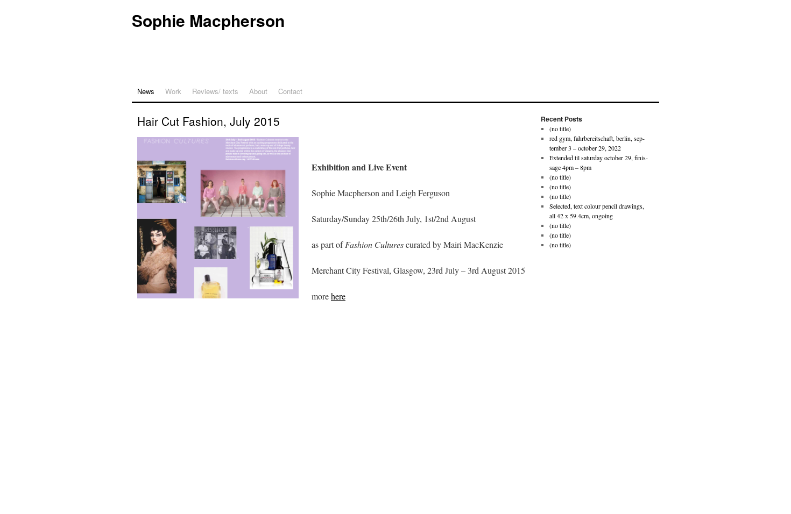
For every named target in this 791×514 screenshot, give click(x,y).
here (338, 296)
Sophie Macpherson (208, 20)
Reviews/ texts (215, 91)
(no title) (560, 128)
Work (173, 91)
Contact (290, 91)
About (258, 91)
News (145, 91)
